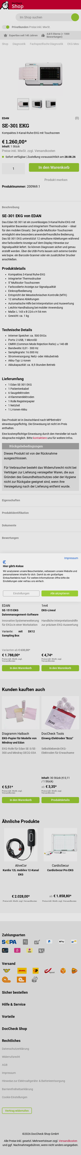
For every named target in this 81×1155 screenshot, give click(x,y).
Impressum (71, 558)
